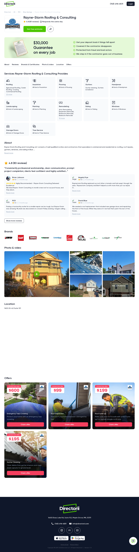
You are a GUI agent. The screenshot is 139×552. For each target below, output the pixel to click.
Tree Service (38, 130)
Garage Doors (12, 130)
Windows (115, 106)
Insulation (37, 84)
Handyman (116, 84)
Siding (88, 106)
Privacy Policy (74, 544)
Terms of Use (64, 544)
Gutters (88, 84)
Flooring (62, 84)
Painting (36, 106)
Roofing (9, 84)
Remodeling (64, 106)
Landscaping (11, 106)
